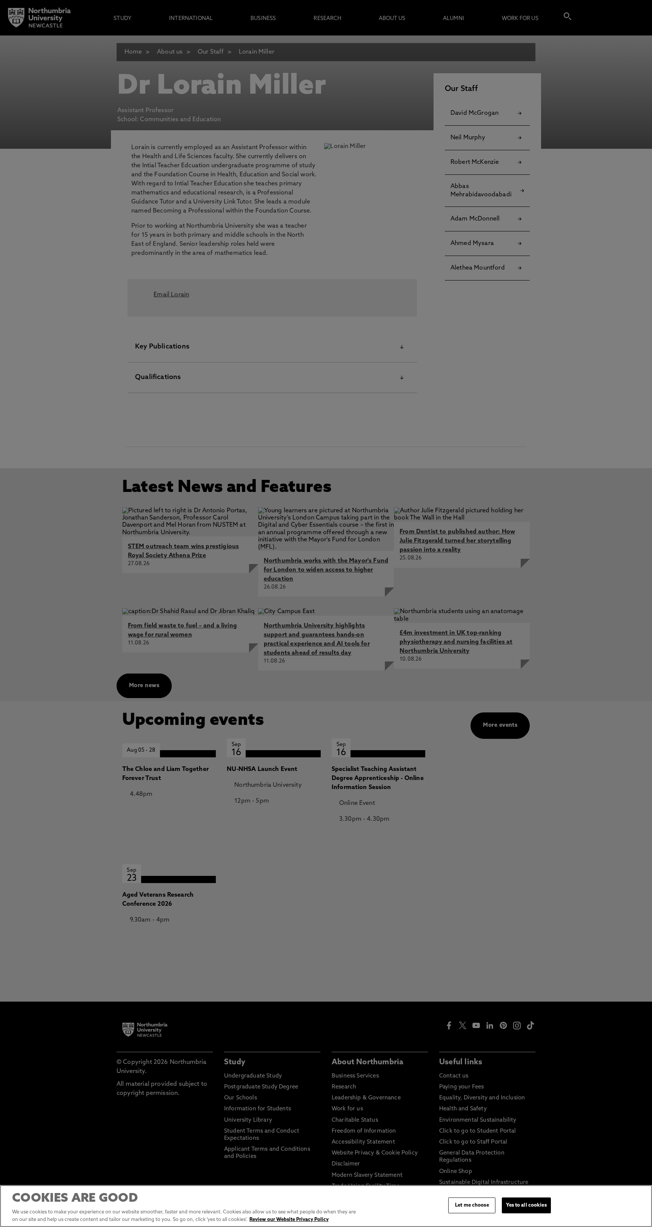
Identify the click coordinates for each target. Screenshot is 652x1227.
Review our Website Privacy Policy (289, 1219)
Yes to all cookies (526, 1205)
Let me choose (472, 1205)
